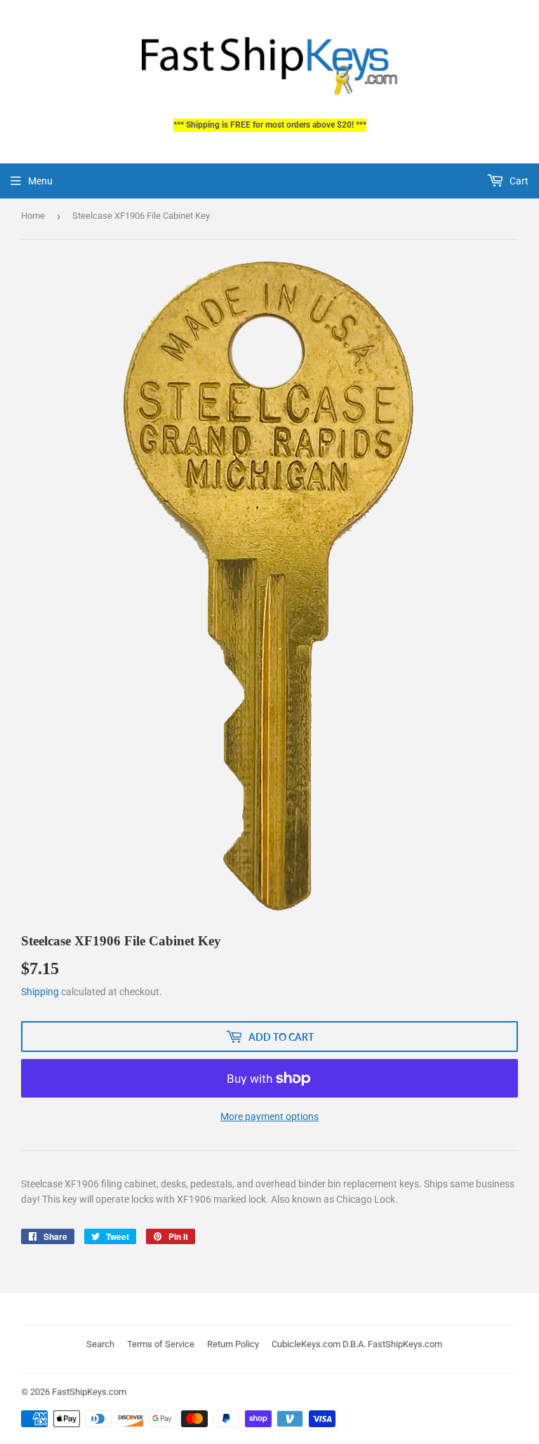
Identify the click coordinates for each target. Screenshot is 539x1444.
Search (100, 1344)
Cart (517, 181)
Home (33, 215)
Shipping (40, 991)
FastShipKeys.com (89, 1391)
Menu (40, 181)
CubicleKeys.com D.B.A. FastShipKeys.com (357, 1344)
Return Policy (233, 1344)
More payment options (269, 1116)
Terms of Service (160, 1344)
